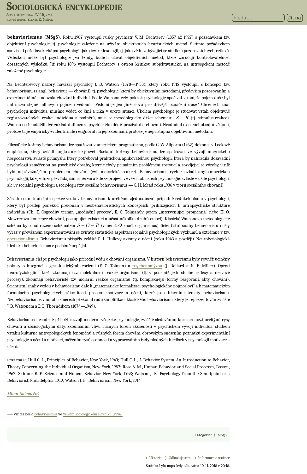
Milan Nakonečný (23, 393)
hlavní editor (16, 19)
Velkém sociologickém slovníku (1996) (93, 414)
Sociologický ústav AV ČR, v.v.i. (29, 14)
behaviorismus (45, 414)
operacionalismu (22, 239)
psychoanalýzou (147, 265)
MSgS (222, 434)
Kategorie (202, 434)
